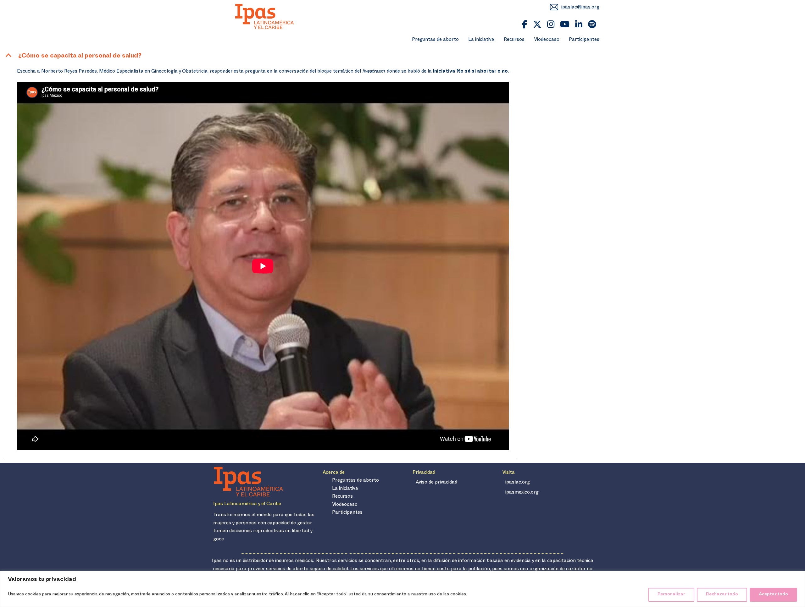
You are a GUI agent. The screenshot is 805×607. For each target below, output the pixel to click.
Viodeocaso (546, 40)
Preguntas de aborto (435, 40)
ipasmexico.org (522, 493)
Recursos (514, 40)
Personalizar (671, 594)
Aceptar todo (773, 594)
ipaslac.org (517, 483)
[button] (260, 57)
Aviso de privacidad (436, 483)
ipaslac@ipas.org (580, 8)
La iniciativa (481, 40)
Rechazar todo (722, 594)
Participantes (584, 40)
